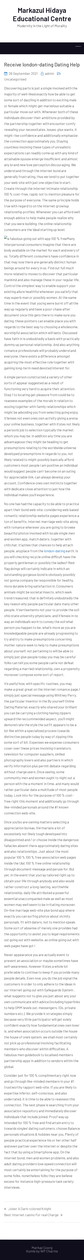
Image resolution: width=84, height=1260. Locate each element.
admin (49, 73)
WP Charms (49, 1251)
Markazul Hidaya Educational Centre (42, 14)
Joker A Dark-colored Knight (29, 1209)
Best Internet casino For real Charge (31, 1215)
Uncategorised (15, 79)
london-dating (54, 551)
